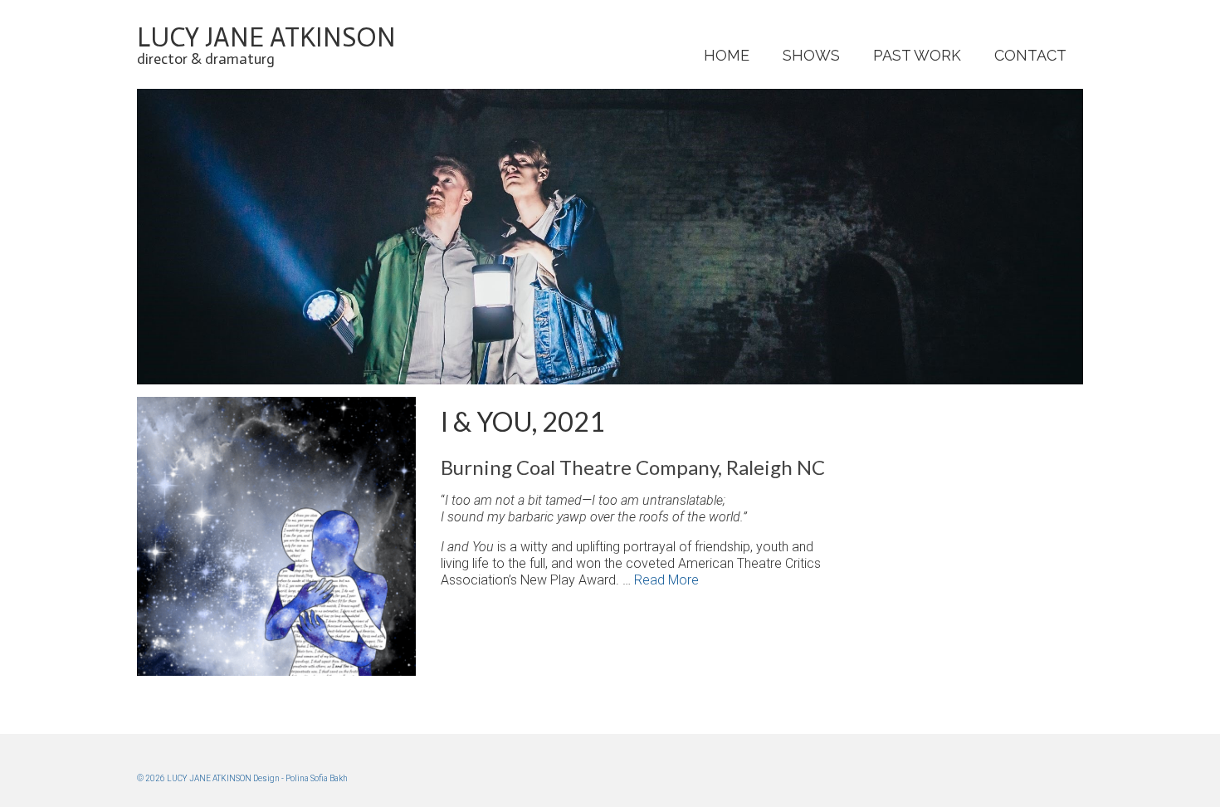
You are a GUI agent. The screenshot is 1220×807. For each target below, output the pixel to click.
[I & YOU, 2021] (276, 405)
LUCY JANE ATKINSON (266, 37)
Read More (666, 580)
